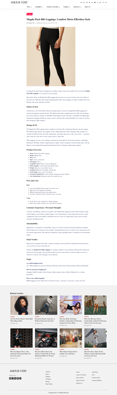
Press (93, 375)
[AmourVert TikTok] (100, 2)
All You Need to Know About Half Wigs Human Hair (21, 320)
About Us (87, 7)
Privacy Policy (80, 377)
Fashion (65, 7)
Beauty (48, 381)
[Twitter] (15, 378)
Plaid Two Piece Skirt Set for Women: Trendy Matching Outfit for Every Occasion (95, 353)
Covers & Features (52, 7)
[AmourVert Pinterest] (95, 2)
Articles (48, 372)
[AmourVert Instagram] (84, 2)
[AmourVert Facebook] (89, 2)
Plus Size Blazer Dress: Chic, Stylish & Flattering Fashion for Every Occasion (20, 353)
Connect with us (96, 377)
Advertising (95, 372)
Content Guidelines (97, 380)
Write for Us (79, 383)
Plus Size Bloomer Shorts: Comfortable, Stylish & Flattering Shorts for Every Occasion (95, 321)
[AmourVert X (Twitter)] (106, 2)
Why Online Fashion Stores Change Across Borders (68, 352)
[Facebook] (10, 378)
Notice (78, 372)
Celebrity (38, 7)
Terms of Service (80, 380)
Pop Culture (49, 384)
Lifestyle (76, 7)
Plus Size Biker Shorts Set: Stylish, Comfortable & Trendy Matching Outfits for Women (45, 353)
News (28, 7)
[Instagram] (13, 378)
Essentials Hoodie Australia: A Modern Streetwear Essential (45, 320)
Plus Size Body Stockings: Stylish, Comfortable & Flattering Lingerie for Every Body (71, 321)
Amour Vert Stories (81, 375)
